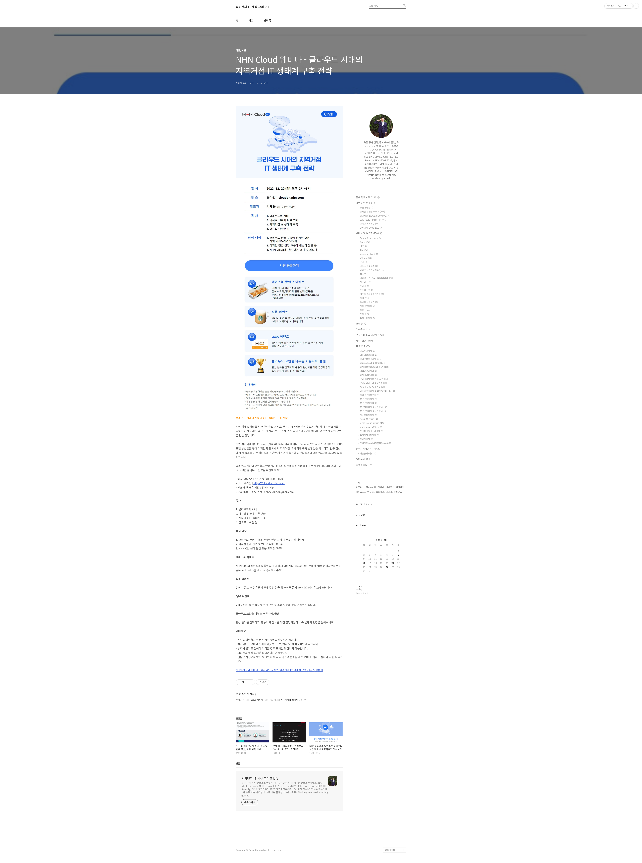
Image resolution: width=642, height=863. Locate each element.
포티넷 (365, 314)
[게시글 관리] (251, 682)
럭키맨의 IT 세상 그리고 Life (254, 7)
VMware (366, 258)
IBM (364, 249)
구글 (364, 262)
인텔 (364, 298)
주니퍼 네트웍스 (369, 302)
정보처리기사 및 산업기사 (374, 407)
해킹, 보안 (364, 340)
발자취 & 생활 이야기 (372, 211)
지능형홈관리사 (368, 415)
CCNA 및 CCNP (369, 419)
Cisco (365, 241)
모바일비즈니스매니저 (371, 431)
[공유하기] (247, 682)
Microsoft (367, 254)
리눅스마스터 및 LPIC (372, 363)
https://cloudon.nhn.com (269, 483)
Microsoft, (371, 487)
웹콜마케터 (366, 439)
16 (364, 563)
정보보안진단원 (368, 403)
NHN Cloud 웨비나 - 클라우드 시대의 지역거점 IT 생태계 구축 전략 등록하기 (279, 670)
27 (387, 567)
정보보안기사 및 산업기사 (373, 411)
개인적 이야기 (365, 203)
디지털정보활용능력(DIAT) (374, 367)
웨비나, (389, 491)
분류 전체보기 (366, 197)
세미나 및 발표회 (367, 233)
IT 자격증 (363, 346)
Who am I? (366, 207)
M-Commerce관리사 (371, 427)
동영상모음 (364, 464)
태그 (250, 20)
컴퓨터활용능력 (369, 355)
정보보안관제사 (368, 399)
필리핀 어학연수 (369, 223)
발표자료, (380, 491)
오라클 (365, 286)
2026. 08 (381, 540)
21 (392, 563)
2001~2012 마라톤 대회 (373, 219)
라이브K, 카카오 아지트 (372, 270)
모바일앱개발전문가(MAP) (374, 379)
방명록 (267, 20)
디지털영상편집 (369, 375)
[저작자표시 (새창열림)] (270, 682)
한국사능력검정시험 (368, 448)
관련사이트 (390, 849)
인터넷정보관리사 (370, 359)
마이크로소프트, (363, 491)
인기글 (369, 503)
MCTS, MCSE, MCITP (372, 423)
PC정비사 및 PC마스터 (372, 387)
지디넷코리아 (368, 306)
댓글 (238, 763)
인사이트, (400, 487)
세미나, (381, 487)
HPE (363, 245)
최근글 (359, 503)
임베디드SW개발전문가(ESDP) (375, 443)
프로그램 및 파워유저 (370, 335)
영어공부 (363, 329)
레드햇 (365, 274)
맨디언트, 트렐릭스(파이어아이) (376, 278)
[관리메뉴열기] (636, 5)
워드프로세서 (368, 350)
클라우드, (390, 487)
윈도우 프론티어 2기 (372, 294)
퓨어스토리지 (368, 318)
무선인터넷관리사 (369, 435)
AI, (373, 491)
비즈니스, (360, 487)
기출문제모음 (368, 453)
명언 (361, 323)
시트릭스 (366, 282)
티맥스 (365, 310)
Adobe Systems (371, 237)
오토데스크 (367, 290)
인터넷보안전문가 (370, 395)
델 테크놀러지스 (369, 266)
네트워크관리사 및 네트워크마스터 (378, 391)
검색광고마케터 (369, 371)
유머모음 (363, 459)
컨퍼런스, (398, 491)
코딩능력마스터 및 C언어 (373, 383)
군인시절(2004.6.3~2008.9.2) (375, 215)
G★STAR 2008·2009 (371, 227)
